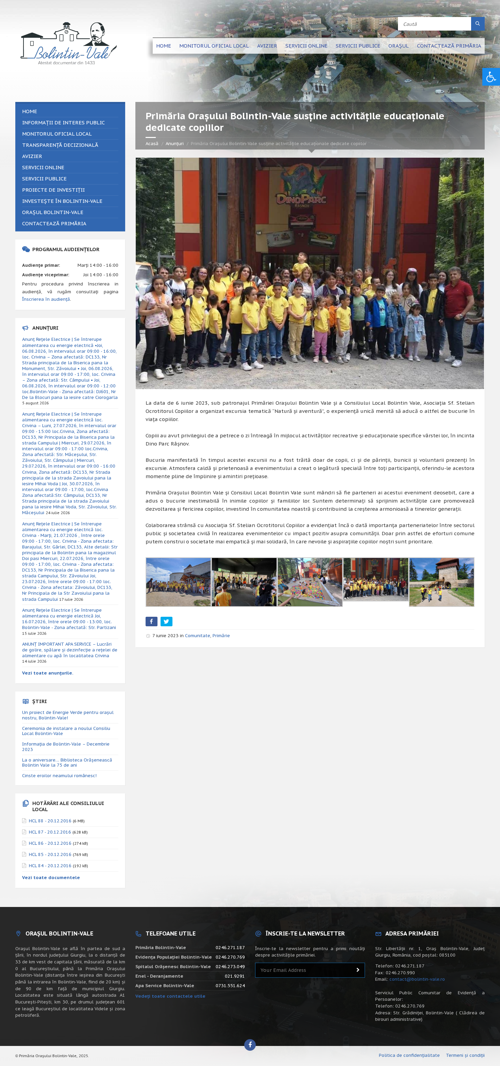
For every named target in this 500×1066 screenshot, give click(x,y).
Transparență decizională (60, 145)
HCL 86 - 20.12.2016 (50, 843)
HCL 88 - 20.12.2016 (50, 821)
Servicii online (306, 45)
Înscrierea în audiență (46, 299)
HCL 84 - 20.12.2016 (50, 866)
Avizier (267, 45)
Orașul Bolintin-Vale (52, 212)
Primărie (221, 636)
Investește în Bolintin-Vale (62, 201)
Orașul (398, 45)
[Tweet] (167, 623)
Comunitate (197, 636)
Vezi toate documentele (51, 877)
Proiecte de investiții (53, 190)
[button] (491, 77)
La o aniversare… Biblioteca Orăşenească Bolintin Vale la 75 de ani (67, 762)
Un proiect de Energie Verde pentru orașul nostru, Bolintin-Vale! (68, 715)
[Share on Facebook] (152, 623)
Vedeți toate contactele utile (170, 996)
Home (163, 45)
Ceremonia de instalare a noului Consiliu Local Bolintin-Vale (66, 731)
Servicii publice (358, 45)
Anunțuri (175, 143)
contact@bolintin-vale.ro (417, 979)
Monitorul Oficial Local (214, 45)
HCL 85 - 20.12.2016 (50, 854)
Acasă (152, 143)
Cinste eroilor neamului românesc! (59, 776)
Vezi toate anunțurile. (47, 673)
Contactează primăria (449, 45)
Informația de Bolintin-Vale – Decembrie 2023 (66, 746)
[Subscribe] (358, 970)
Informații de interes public (63, 122)
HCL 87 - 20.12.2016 (50, 832)
